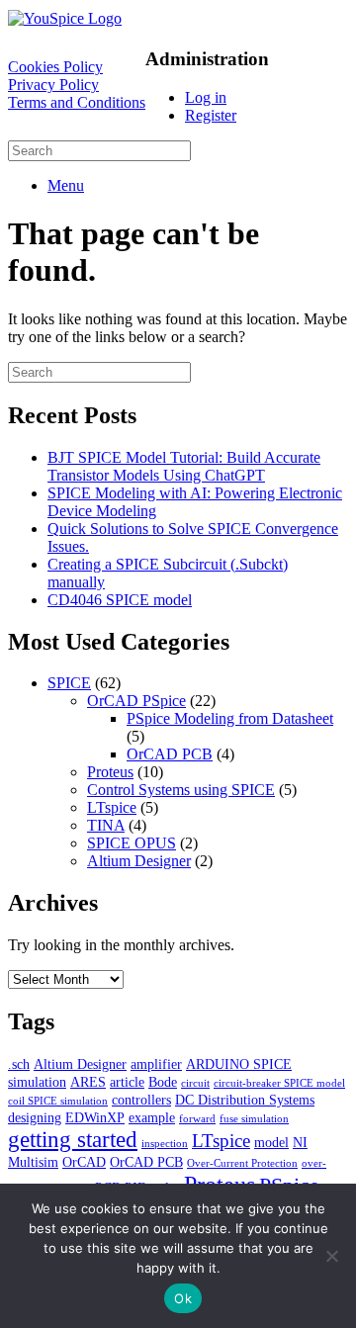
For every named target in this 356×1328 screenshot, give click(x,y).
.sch (19, 1064)
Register (210, 115)
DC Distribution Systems (244, 1099)
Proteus (110, 771)
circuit (195, 1083)
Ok (183, 1298)
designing (34, 1117)
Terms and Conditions (76, 102)
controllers (141, 1099)
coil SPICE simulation (58, 1101)
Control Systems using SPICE (181, 789)
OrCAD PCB (170, 754)
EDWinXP (95, 1117)
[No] (331, 1256)
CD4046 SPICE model (119, 599)
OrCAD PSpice (136, 700)
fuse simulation (254, 1118)
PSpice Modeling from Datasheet (230, 718)
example (152, 1117)
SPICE (69, 682)
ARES (88, 1082)
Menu (65, 185)
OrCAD (84, 1162)
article (127, 1082)
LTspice (111, 807)
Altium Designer (139, 860)
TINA (106, 825)
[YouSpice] (65, 18)
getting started (72, 1139)
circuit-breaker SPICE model (279, 1083)
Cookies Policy (55, 66)
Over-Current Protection (242, 1163)
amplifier (156, 1064)
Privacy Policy (53, 84)
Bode (162, 1082)
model (271, 1142)
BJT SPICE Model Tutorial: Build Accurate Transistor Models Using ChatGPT (183, 466)
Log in (205, 97)
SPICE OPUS (131, 843)
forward (197, 1118)
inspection (164, 1143)
